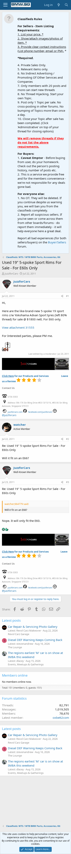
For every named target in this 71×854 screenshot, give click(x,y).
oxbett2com (61, 718)
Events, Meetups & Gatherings (26, 664)
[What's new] (58, 4)
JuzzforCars (11, 273)
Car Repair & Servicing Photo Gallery (32, 627)
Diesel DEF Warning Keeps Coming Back (35, 640)
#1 (67, 296)
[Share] (62, 296)
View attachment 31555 (18, 327)
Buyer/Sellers (57, 242)
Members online (15, 675)
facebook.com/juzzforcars (40, 412)
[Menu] (5, 5)
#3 (67, 482)
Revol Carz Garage (18, 634)
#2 (67, 439)
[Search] (66, 4)
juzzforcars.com (15, 412)
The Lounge (15, 647)
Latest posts (11, 620)
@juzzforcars (9, 415)
